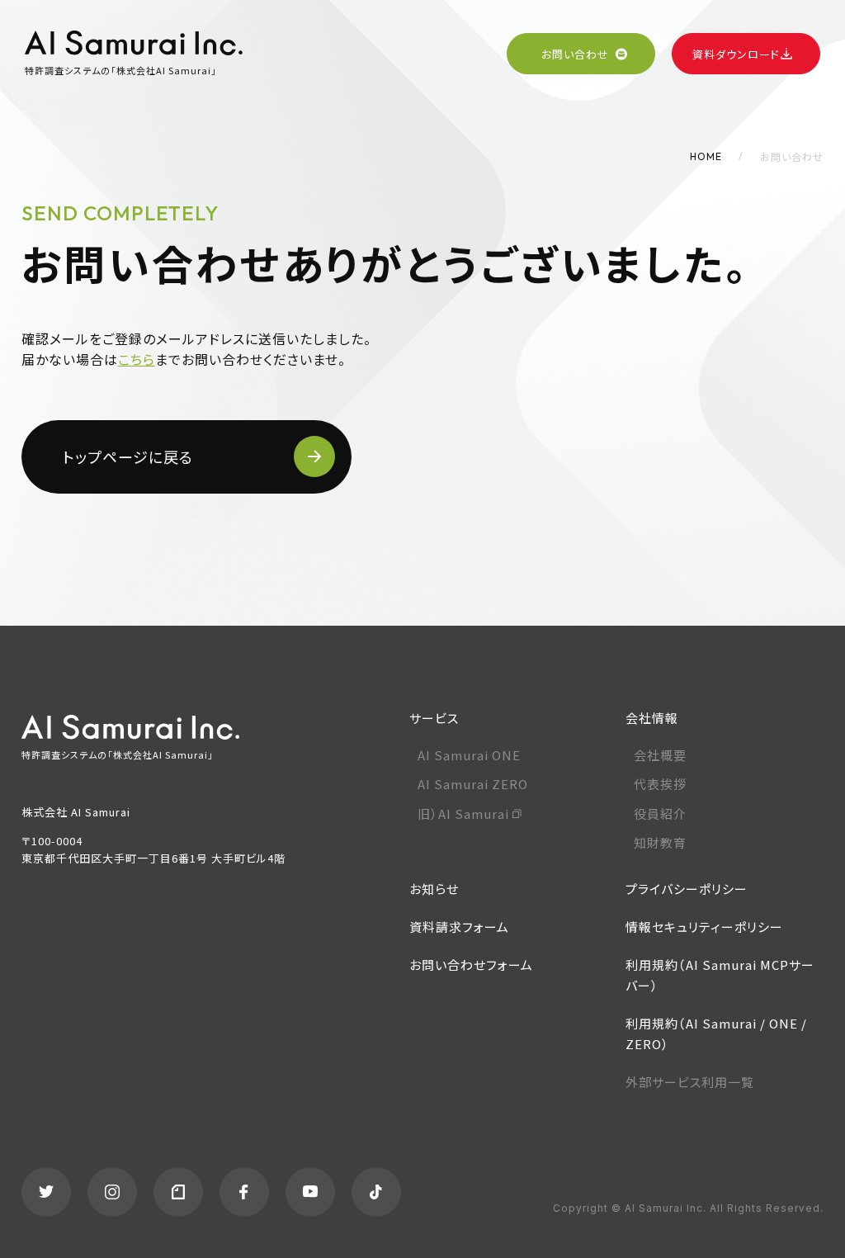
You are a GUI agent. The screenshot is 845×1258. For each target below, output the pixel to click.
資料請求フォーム (459, 926)
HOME (706, 156)
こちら (136, 359)
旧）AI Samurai (463, 813)
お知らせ (434, 888)
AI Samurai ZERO (473, 783)
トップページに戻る (128, 456)
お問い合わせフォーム (471, 964)
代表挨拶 (660, 783)
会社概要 (660, 755)
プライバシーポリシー (686, 888)
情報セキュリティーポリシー (704, 926)
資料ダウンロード (736, 54)
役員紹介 (660, 813)
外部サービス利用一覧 (689, 1081)
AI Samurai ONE (469, 755)
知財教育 (660, 842)
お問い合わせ (575, 54)
